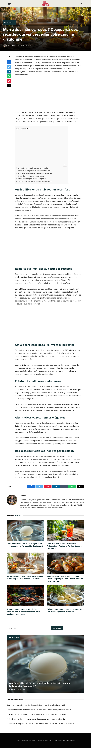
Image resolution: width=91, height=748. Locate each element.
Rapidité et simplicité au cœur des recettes (34, 171)
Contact (49, 740)
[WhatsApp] (9, 76)
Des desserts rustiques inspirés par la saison (35, 181)
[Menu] (9, 3)
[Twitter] (9, 67)
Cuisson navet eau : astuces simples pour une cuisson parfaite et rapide (65, 610)
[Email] (9, 85)
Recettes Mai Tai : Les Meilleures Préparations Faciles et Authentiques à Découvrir (64, 546)
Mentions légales (69, 740)
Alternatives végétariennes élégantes (32, 179)
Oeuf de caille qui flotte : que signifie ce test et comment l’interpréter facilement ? (25, 546)
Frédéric (23, 496)
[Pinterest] (9, 81)
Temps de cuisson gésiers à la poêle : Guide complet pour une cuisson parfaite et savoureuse (65, 578)
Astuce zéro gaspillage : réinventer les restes (35, 173)
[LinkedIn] (9, 71)
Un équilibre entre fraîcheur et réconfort (33, 168)
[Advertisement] (51, 94)
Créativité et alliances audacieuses (31, 176)
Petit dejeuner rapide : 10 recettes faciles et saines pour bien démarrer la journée (25, 577)
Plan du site (58, 740)
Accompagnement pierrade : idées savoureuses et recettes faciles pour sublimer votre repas (23, 611)
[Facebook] (9, 62)
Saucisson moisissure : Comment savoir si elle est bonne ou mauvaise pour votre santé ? (39, 710)
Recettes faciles (9, 22)
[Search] (82, 3)
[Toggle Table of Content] (63, 165)
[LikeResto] (45, 3)
